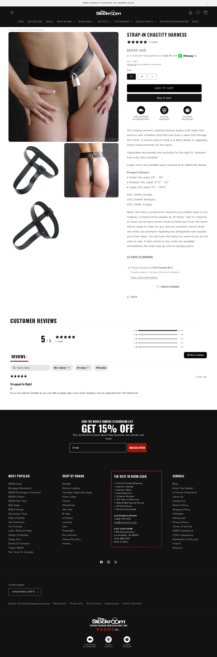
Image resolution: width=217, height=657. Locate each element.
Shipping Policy (181, 509)
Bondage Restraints (20, 488)
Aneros (66, 543)
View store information (144, 277)
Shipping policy (112, 603)
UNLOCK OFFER (137, 447)
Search (177, 543)
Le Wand (67, 518)
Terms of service (93, 603)
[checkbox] (101, 368)
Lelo (64, 526)
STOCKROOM (24, 604)
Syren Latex (69, 496)
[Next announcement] (207, 3)
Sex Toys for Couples (21, 552)
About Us (178, 496)
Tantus (66, 501)
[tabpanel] (108, 386)
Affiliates (178, 513)
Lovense (67, 522)
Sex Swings (15, 526)
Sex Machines (16, 522)
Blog (175, 483)
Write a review (195, 355)
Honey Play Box (71, 539)
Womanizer (68, 505)
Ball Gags (14, 505)
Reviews (177, 547)
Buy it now (164, 98)
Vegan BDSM (16, 547)
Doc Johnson (69, 535)
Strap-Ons (14, 539)
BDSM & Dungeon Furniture (24, 492)
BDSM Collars (16, 496)
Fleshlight (68, 530)
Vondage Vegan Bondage (77, 492)
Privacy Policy (181, 522)
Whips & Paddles (18, 535)
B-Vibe (66, 513)
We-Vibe (67, 509)
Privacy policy (76, 603)
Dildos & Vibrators (19, 543)
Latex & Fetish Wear (20, 530)
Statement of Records (185, 539)
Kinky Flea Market (183, 488)
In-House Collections (185, 492)
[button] (12, 12)
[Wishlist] (198, 12)
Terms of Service (182, 526)
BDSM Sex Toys (17, 501)
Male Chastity (16, 518)
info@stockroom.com (125, 522)
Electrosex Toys (17, 513)
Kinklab (66, 483)
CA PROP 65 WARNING (140, 257)
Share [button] (133, 296)
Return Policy (180, 505)
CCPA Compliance (183, 535)
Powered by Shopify (40, 604)
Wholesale (179, 518)
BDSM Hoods (16, 509)
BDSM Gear (15, 483)
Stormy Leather (71, 488)
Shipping (132, 64)
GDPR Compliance (183, 530)
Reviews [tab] (19, 356)
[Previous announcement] (9, 3)
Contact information (132, 603)
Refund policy (59, 603)
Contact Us (179, 501)
